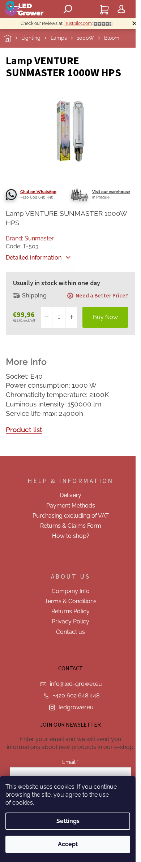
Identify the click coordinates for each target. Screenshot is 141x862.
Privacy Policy (70, 621)
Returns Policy (70, 611)
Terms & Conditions (71, 601)
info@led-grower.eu (76, 683)
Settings (68, 821)
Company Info (71, 591)
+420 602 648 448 (76, 695)
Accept (68, 844)
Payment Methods (70, 505)
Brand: (30, 238)
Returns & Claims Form (70, 525)
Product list (24, 430)
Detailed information (33, 257)
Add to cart (105, 317)
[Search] (68, 9)
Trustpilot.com (78, 23)
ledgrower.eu (76, 707)
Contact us (70, 631)
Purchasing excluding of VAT (71, 515)
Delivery (70, 495)
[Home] (12, 38)
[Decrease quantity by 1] (46, 317)
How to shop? (70, 535)
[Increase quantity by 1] (71, 317)
